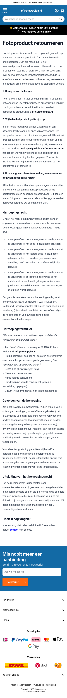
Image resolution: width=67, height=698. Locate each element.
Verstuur (13, 582)
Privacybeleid (38, 685)
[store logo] (31, 10)
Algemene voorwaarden (21, 685)
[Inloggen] (57, 10)
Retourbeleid (51, 685)
